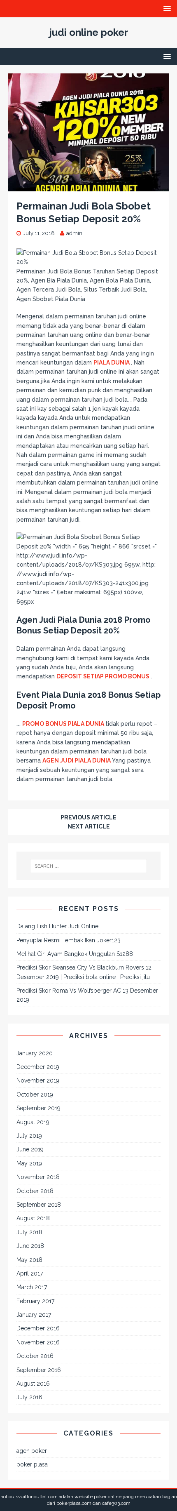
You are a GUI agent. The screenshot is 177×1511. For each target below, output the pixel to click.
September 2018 (38, 1204)
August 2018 (33, 1218)
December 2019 (37, 1067)
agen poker (31, 1450)
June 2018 (30, 1246)
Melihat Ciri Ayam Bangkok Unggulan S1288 (74, 954)
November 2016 (38, 1342)
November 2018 (38, 1177)
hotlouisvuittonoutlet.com (29, 1496)
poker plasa (32, 1464)
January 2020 (34, 1053)
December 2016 (38, 1328)
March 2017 (31, 1287)
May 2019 (29, 1163)
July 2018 (29, 1232)
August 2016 (33, 1383)
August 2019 (32, 1122)
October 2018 (35, 1191)
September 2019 (38, 1108)
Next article (89, 826)
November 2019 (37, 1080)
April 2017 (29, 1273)
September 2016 (38, 1370)
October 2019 (34, 1094)
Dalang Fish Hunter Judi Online (57, 926)
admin (74, 233)
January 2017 (33, 1314)
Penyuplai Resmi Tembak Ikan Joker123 (68, 940)
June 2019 (30, 1149)
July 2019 (29, 1135)
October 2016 (35, 1356)
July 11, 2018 (39, 233)
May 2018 (29, 1260)
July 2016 (29, 1397)
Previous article (88, 817)
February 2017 (35, 1301)
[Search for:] (89, 866)
